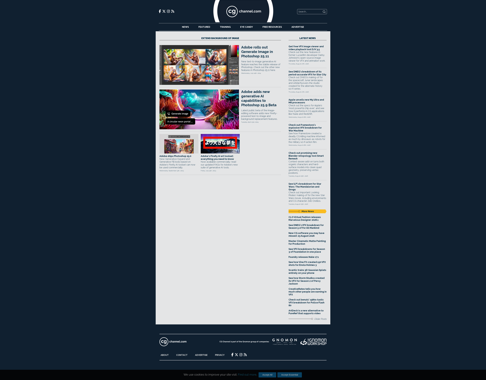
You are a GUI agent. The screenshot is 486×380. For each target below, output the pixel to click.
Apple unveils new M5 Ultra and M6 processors (306, 101)
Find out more (247, 374)
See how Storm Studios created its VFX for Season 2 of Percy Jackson (307, 281)
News (185, 27)
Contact (182, 355)
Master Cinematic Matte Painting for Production (307, 242)
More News (307, 211)
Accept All (267, 375)
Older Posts (320, 319)
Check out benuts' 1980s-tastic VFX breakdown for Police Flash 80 (306, 302)
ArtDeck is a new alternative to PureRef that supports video (306, 312)
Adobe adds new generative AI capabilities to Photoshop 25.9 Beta (258, 98)
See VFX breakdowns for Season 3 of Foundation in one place (307, 250)
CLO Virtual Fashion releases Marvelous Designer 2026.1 (305, 218)
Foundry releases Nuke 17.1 (304, 257)
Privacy (220, 355)
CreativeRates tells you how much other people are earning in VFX (308, 292)
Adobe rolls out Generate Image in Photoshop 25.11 (257, 51)
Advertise (297, 27)
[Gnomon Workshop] (313, 342)
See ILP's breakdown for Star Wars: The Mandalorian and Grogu (305, 186)
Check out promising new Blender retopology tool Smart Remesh (306, 156)
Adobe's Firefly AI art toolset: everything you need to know (217, 157)
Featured (204, 27)
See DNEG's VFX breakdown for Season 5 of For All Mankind (306, 226)
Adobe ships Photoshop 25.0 (175, 156)
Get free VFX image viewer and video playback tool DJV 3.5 (306, 48)
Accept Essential (289, 375)
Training (225, 27)
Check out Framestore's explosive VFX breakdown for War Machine (305, 128)
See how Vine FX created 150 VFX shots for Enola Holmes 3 (307, 263)
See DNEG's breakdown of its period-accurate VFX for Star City (307, 73)
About (165, 355)
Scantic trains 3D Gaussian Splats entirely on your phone (307, 271)
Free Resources (272, 27)
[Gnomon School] (284, 342)
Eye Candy (246, 27)
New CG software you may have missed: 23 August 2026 (306, 234)
